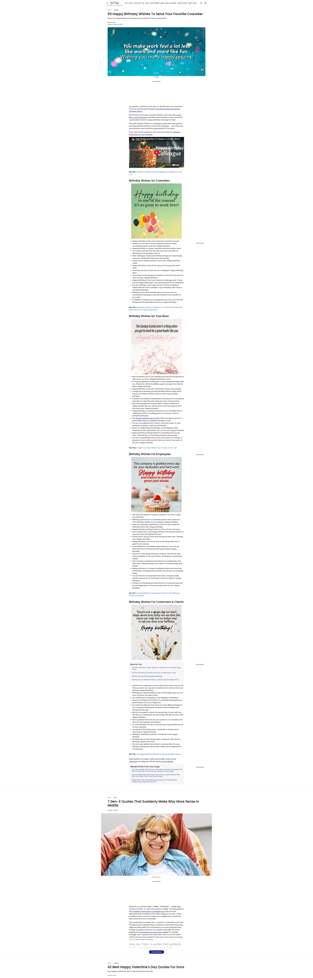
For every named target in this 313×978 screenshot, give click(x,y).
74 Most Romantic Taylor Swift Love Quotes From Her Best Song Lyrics (156, 668)
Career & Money (182, 3)
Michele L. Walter (113, 810)
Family (147, 3)
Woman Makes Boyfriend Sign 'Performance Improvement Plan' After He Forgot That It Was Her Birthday (156, 775)
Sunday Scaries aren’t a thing (148, 418)
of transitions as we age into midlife (153, 932)
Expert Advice (192, 3)
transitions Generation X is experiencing (148, 911)
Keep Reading (156, 952)
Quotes (116, 10)
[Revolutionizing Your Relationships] (114, 3)
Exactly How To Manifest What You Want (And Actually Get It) (155, 680)
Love (126, 3)
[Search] (201, 3)
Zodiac (130, 3)
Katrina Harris (112, 975)
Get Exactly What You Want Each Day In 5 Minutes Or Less (154, 673)
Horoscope (137, 3)
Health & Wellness (170, 3)
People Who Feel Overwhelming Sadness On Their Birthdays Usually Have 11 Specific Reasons (154, 781)
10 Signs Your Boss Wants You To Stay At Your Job (156, 448)
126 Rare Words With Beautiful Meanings (147, 676)
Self (143, 3)
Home (109, 10)
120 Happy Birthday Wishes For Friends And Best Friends (158, 754)
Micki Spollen (112, 22)
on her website (167, 761)
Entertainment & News (157, 3)
